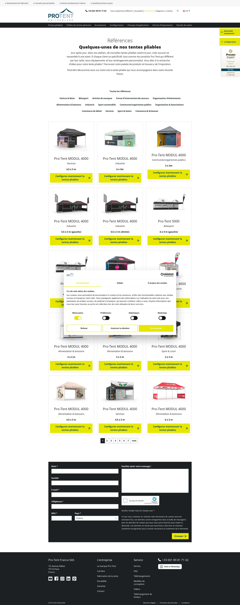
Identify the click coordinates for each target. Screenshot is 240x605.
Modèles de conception (139, 582)
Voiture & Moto (67, 98)
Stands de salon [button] (184, 25)
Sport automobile (107, 104)
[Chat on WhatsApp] (175, 566)
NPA (54, 513)
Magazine (160, 11)
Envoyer (179, 536)
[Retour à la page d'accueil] (60, 14)
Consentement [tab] (82, 283)
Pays (78, 513)
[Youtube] (50, 579)
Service (137, 566)
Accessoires (100, 25)
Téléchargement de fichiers (143, 595)
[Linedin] (68, 579)
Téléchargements (142, 576)
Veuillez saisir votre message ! (136, 466)
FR (186, 11)
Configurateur (117, 25)
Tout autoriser (156, 328)
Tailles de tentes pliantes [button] (78, 25)
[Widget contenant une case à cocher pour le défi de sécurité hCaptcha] (140, 500)
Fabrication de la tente (107, 576)
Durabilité (138, 11)
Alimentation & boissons (68, 104)
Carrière (101, 571)
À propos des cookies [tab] (157, 283)
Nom (54, 466)
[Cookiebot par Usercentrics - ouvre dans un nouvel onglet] (163, 275)
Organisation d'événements (166, 98)
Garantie (101, 586)
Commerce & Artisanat (147, 111)
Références (149, 11)
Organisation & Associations (169, 104)
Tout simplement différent (121, 11)
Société (54, 478)
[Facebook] (56, 579)
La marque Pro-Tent (106, 566)
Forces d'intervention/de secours (132, 98)
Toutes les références (120, 91)
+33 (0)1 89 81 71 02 (97, 11)
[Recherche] (178, 11)
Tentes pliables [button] (55, 25)
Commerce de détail (92, 111)
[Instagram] (62, 579)
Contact (169, 11)
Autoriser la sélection (120, 328)
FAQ (136, 571)
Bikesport (83, 98)
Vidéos (137, 589)
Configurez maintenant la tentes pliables (70, 178)
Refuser (84, 328)
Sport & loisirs (125, 111)
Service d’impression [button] (162, 25)
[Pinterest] (74, 579)
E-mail (55, 489)
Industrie (89, 104)
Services (110, 111)
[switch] (106, 318)
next (134, 440)
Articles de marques (102, 98)
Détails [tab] (120, 283)
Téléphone (57, 501)
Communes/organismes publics (135, 104)
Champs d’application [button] (138, 25)
